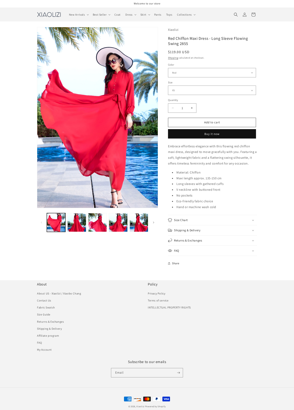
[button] (78, 14)
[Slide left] (41, 222)
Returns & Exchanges (50, 321)
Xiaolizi (140, 406)
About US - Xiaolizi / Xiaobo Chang (59, 293)
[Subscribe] (178, 372)
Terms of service (158, 300)
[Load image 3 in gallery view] (97, 222)
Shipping (173, 57)
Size (170, 82)
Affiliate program (48, 335)
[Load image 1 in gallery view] (56, 222)
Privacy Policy (156, 293)
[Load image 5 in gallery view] (139, 222)
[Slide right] (153, 222)
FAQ (39, 342)
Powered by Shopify (155, 406)
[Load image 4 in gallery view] (118, 222)
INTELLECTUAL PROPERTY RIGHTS (169, 307)
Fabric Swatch (46, 307)
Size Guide (43, 314)
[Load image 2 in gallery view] (76, 222)
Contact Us (44, 300)
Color (171, 64)
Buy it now (212, 134)
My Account (44, 349)
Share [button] (175, 263)
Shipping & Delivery (49, 328)
